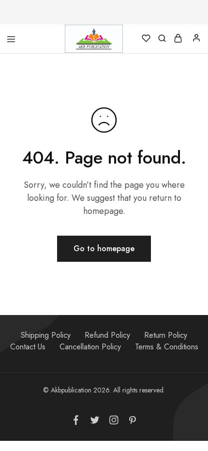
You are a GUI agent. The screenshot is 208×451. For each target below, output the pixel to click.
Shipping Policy (46, 335)
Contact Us (27, 346)
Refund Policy (107, 335)
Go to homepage (104, 248)
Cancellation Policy (90, 346)
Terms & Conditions (166, 346)
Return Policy (165, 335)
